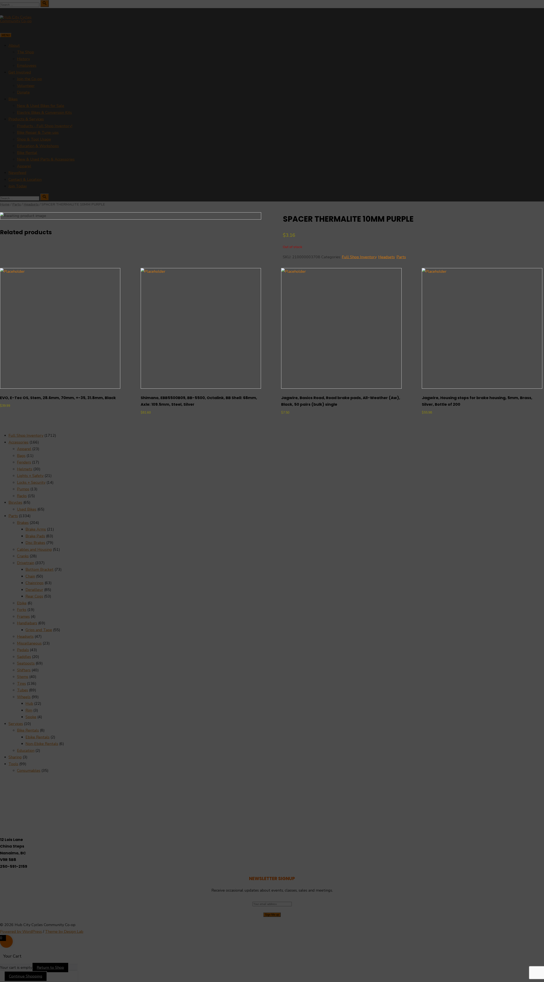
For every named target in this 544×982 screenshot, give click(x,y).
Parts (401, 257)
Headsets (386, 257)
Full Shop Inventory (359, 257)
